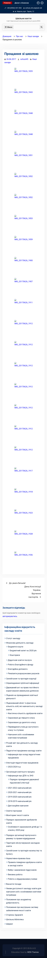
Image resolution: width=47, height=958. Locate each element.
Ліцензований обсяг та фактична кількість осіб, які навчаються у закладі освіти (24, 706)
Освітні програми (14, 811)
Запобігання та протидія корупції (21, 679)
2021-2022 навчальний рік (20, 788)
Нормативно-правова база (18, 858)
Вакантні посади (13, 884)
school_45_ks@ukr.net (33, 8)
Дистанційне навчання (18, 806)
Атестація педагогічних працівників (22, 763)
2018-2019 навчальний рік (20, 801)
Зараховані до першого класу (21, 718)
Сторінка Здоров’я (14, 915)
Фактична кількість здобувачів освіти (25, 713)
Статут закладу (13, 638)
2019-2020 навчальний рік (20, 797)
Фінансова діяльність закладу (20, 643)
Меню (9, 27)
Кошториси (15, 655)
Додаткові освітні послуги (20, 660)
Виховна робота (15, 874)
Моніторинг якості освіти (17, 815)
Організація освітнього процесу (20, 772)
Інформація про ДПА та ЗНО (20, 775)
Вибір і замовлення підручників (22, 870)
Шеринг (9, 924)
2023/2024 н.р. (14, 767)
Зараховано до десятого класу (22, 722)
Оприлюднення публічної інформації (22, 683)
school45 (24, 59)
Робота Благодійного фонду (20, 664)
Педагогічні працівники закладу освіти (23, 751)
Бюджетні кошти (15, 647)
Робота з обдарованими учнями (22, 879)
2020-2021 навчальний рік (20, 792)
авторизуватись (10, 616)
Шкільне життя (23, 18)
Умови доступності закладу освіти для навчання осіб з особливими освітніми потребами (23, 891)
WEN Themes (33, 952)
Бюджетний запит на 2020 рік (23, 650)
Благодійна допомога (17, 669)
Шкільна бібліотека (15, 919)
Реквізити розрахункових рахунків (23, 673)
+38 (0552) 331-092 (14, 8)
